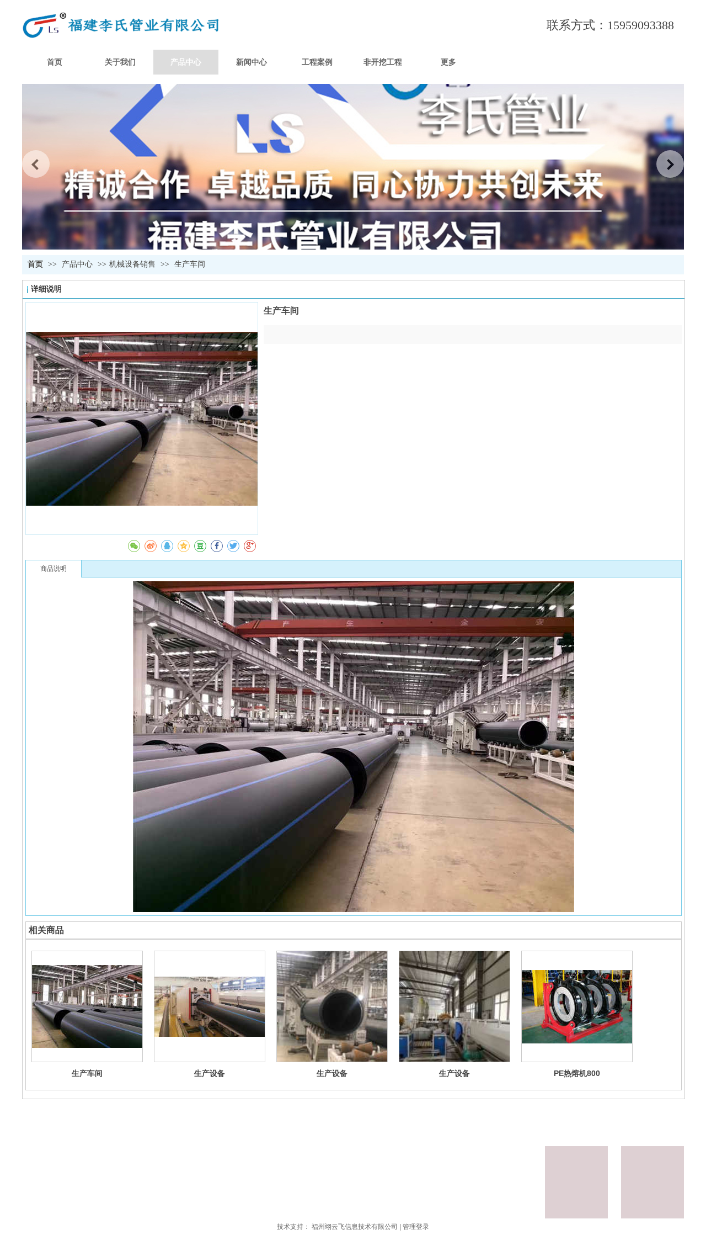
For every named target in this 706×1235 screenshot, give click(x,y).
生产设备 (209, 1073)
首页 (35, 264)
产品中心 (78, 264)
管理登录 (416, 1227)
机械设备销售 (132, 264)
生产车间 (87, 1073)
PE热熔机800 (577, 1073)
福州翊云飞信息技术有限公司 (355, 1227)
